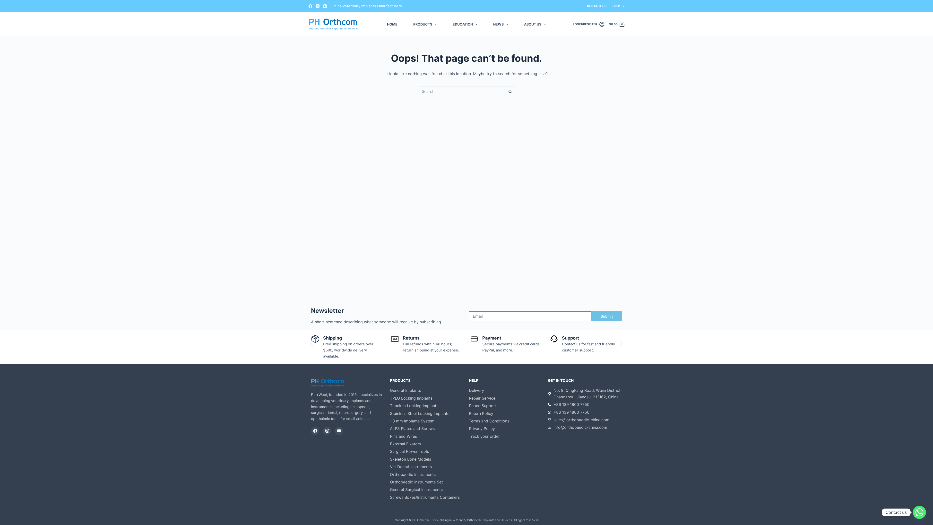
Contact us (596, 6)
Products (422, 24)
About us (532, 24)
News (498, 24)
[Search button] (510, 91)
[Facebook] (310, 6)
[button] (312, 343)
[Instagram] (318, 6)
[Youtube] (339, 431)
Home (392, 24)
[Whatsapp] (919, 512)
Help (616, 6)
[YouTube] (325, 6)
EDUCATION (463, 24)
